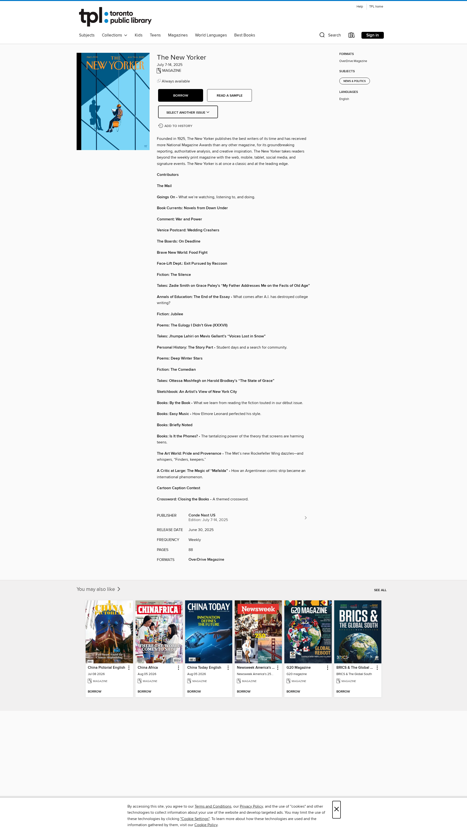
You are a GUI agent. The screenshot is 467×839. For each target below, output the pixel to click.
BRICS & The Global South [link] (355, 668)
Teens (155, 35)
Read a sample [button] (229, 95)
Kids (139, 35)
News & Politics (354, 81)
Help (360, 7)
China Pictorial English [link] (106, 668)
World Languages (211, 35)
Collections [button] (113, 35)
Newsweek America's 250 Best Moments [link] (256, 668)
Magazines (178, 35)
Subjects (87, 35)
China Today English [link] (204, 668)
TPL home (376, 7)
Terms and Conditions (213, 806)
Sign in (372, 35)
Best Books (244, 35)
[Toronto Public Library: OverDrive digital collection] (115, 16)
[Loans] (351, 36)
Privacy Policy (251, 806)
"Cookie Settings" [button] (194, 818)
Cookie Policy (205, 824)
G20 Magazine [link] (299, 668)
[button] (329, 36)
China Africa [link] (148, 668)
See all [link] (380, 590)
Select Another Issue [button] (186, 112)
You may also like (96, 589)
